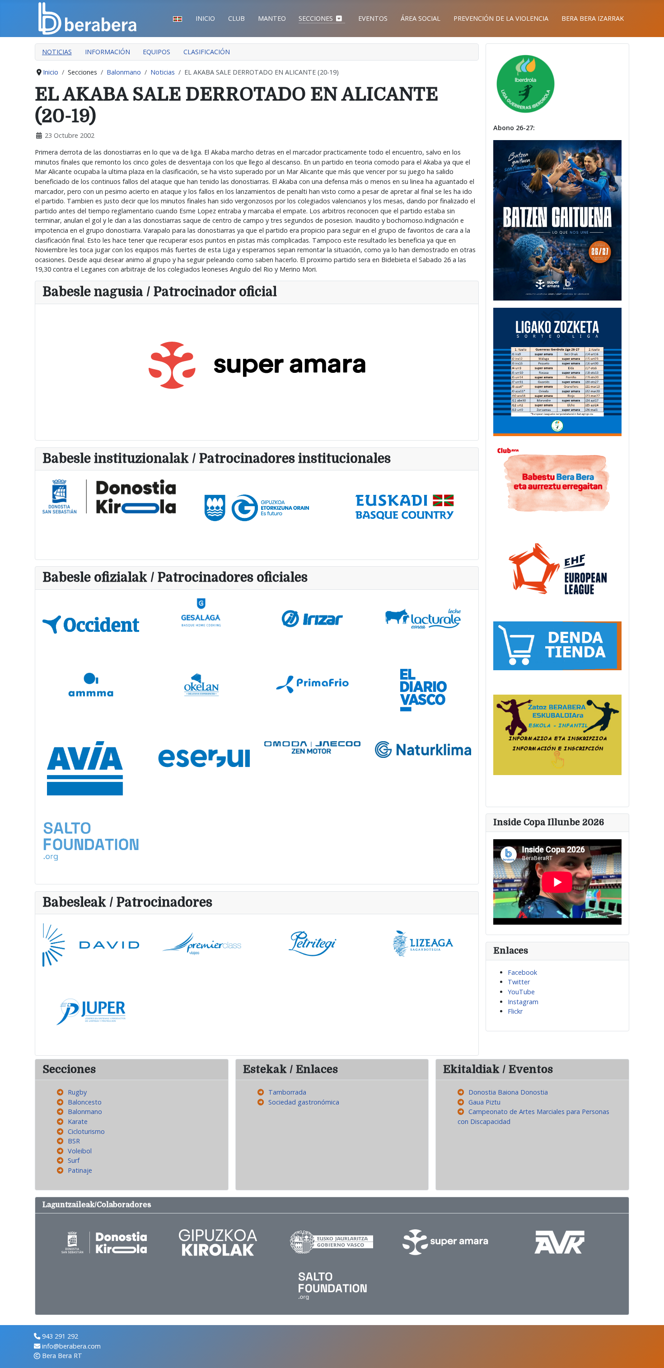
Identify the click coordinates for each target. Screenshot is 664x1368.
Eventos (373, 18)
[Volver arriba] (649, 1352)
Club (236, 18)
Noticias (57, 51)
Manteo (272, 18)
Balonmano (85, 1111)
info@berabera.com (71, 1346)
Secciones (316, 18)
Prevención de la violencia (501, 18)
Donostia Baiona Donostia (508, 1092)
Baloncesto (85, 1102)
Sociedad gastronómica (303, 1102)
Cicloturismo (86, 1131)
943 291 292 (60, 1336)
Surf (73, 1160)
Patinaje (80, 1170)
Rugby (77, 1092)
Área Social (420, 18)
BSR (74, 1141)
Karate (78, 1121)
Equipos (156, 51)
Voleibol (80, 1151)
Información (107, 51)
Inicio (205, 18)
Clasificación (206, 51)
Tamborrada (287, 1092)
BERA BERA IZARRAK (592, 18)
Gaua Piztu (484, 1102)
